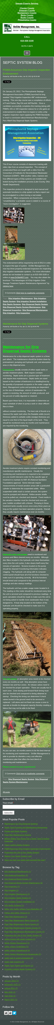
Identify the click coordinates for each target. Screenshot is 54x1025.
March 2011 (10, 1000)
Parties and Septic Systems (15, 831)
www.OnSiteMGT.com (19, 277)
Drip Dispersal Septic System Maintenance (22, 307)
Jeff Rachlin (13, 76)
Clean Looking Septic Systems (17, 845)
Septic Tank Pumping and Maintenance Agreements (25, 827)
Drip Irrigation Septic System (17, 898)
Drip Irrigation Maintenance (20, 298)
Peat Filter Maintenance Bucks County (21, 924)
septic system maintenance (17, 950)
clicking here (8, 286)
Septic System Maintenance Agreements (22, 954)
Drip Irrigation (9, 313)
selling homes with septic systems (19, 939)
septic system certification (16, 947)
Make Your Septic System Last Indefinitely (23, 909)
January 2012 (11, 981)
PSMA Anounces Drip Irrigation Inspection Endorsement (27, 849)
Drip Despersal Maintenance (35, 310)
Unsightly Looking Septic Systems (19, 969)
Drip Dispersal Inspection (16, 875)
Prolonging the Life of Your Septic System (23, 935)
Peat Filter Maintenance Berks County (21, 920)
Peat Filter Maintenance (15, 917)
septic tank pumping (14, 962)
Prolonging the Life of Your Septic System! (21, 852)
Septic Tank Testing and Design (18, 965)
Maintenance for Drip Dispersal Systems (25, 323)
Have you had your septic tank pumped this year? (25, 860)
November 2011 (12, 985)
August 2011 (11, 988)
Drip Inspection (23, 313)
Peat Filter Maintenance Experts (17, 835)
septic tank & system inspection (18, 958)
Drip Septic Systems (12, 304)
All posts (6, 792)
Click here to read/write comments (30, 293)
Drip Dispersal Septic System (35, 304)
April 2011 (10, 996)
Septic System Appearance (17, 943)
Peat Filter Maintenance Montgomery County (24, 932)
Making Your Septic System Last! (18, 856)
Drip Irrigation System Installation (32, 301)
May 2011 (9, 992)
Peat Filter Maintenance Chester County (22, 928)
